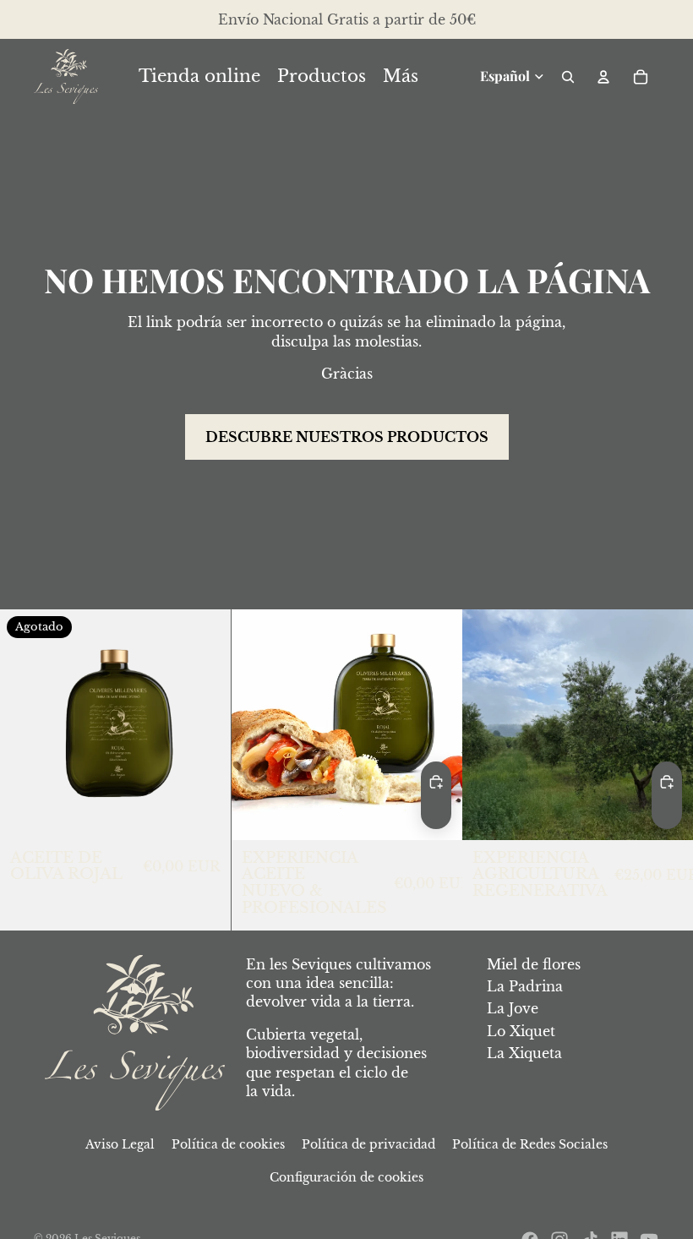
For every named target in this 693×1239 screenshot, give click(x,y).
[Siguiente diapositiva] (667, 724)
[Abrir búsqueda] (568, 77)
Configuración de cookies (346, 1177)
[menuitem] (400, 77)
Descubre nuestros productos (346, 436)
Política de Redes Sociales (530, 1144)
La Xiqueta (524, 1053)
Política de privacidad (368, 1144)
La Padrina (525, 986)
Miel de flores (534, 964)
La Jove (512, 1008)
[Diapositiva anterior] (487, 724)
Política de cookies (228, 1144)
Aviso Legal (120, 1144)
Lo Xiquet (521, 1031)
